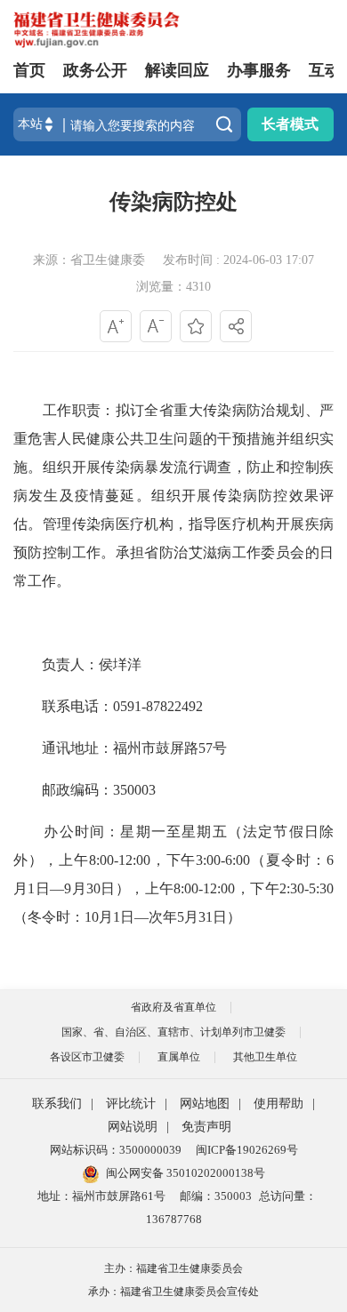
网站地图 (205, 1103)
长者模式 (290, 124)
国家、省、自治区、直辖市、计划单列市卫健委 (173, 1032)
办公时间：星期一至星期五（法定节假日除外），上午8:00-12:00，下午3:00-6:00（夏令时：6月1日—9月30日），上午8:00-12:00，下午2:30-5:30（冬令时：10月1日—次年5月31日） (173, 874)
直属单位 (178, 1057)
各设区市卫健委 (87, 1057)
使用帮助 (278, 1103)
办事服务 (259, 70)
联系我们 (57, 1103)
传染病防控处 (173, 201)
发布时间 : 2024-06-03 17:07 (238, 260)
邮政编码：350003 (84, 789)
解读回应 (177, 70)
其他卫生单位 (265, 1057)
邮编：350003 (216, 1196)
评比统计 (131, 1103)
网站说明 (132, 1126)
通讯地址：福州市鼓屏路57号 (120, 748)
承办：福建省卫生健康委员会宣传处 (173, 1291)
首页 (29, 70)
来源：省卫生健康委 (89, 260)
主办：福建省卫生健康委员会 (173, 1268)
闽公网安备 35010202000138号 (185, 1173)
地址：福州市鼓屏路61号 (101, 1196)
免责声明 (206, 1126)
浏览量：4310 (173, 286)
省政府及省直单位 (173, 1007)
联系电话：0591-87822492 (108, 706)
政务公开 (95, 70)
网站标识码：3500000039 (116, 1149)
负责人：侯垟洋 (77, 664)
